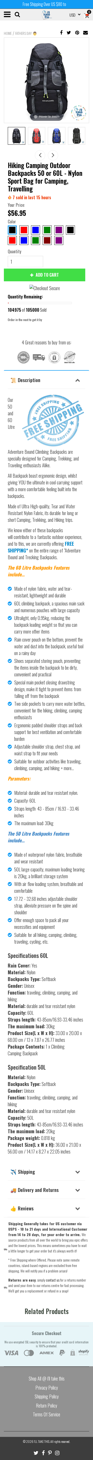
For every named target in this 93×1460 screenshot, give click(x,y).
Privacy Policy (46, 1387)
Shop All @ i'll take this (47, 1378)
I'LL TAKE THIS (41, 1441)
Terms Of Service (46, 1414)
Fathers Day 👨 (26, 33)
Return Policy (46, 1405)
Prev (40, 155)
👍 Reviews (22, 1208)
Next (53, 155)
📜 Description (25, 379)
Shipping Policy (47, 1396)
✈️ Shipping (22, 1171)
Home (8, 33)
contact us (52, 1280)
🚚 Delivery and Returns (34, 1189)
